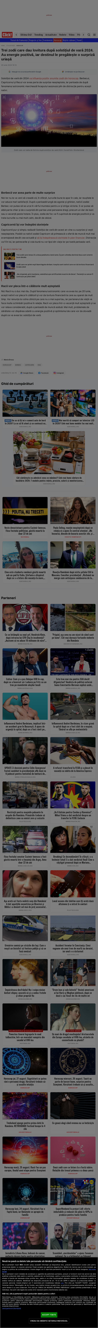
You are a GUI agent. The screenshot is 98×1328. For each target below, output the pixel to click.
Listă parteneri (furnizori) (11, 1308)
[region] (49, 1292)
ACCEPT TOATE (49, 1315)
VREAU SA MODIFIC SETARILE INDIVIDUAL (49, 1321)
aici (62, 1283)
